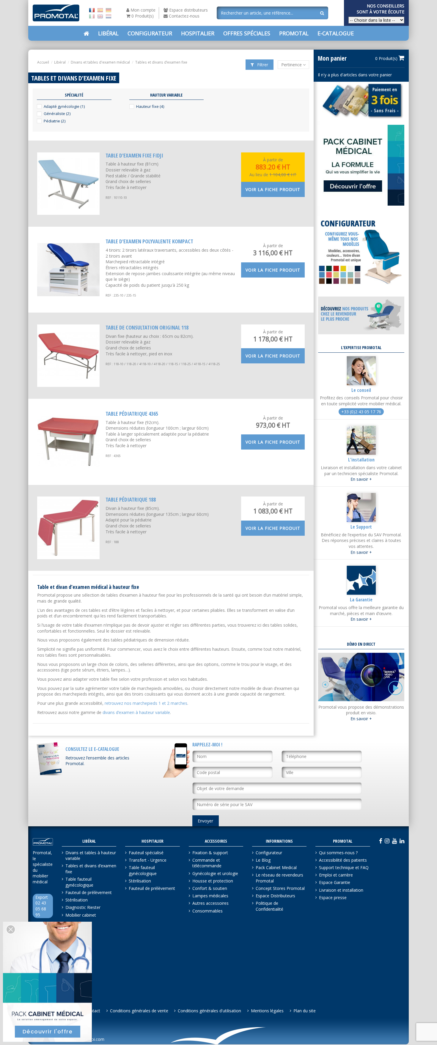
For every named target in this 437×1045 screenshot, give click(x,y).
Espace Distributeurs (275, 896)
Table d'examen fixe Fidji (134, 155)
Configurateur (269, 852)
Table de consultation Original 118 (147, 327)
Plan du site (304, 1011)
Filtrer (262, 64)
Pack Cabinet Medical (276, 867)
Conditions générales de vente (139, 1011)
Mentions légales (267, 1011)
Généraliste (57, 113)
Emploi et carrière (336, 875)
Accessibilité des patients (343, 860)
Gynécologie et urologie (215, 873)
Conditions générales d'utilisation (209, 1011)
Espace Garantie (334, 882)
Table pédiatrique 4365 (132, 413)
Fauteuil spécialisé (146, 852)
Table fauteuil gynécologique (79, 882)
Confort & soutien (209, 888)
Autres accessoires (210, 903)
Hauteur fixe (150, 106)
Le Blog (263, 860)
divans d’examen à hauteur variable (136, 712)
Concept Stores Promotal (280, 888)
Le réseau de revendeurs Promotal (279, 878)
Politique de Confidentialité (269, 906)
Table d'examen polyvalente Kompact (149, 241)
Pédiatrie (54, 121)
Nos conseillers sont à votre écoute (380, 9)
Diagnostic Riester (82, 907)
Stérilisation (76, 900)
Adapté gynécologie (64, 106)
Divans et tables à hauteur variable (90, 855)
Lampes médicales (210, 896)
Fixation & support (210, 852)
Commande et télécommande (206, 863)
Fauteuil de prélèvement (88, 892)
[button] (247, 33)
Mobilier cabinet (80, 915)
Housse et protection (212, 881)
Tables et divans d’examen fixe (90, 868)
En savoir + (361, 479)
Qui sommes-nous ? (338, 852)
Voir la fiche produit (273, 189)
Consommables (207, 911)
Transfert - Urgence (147, 860)
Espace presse (333, 897)
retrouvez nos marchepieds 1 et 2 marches (146, 703)
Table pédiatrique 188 (131, 499)
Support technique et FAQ (344, 867)
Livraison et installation (341, 890)
